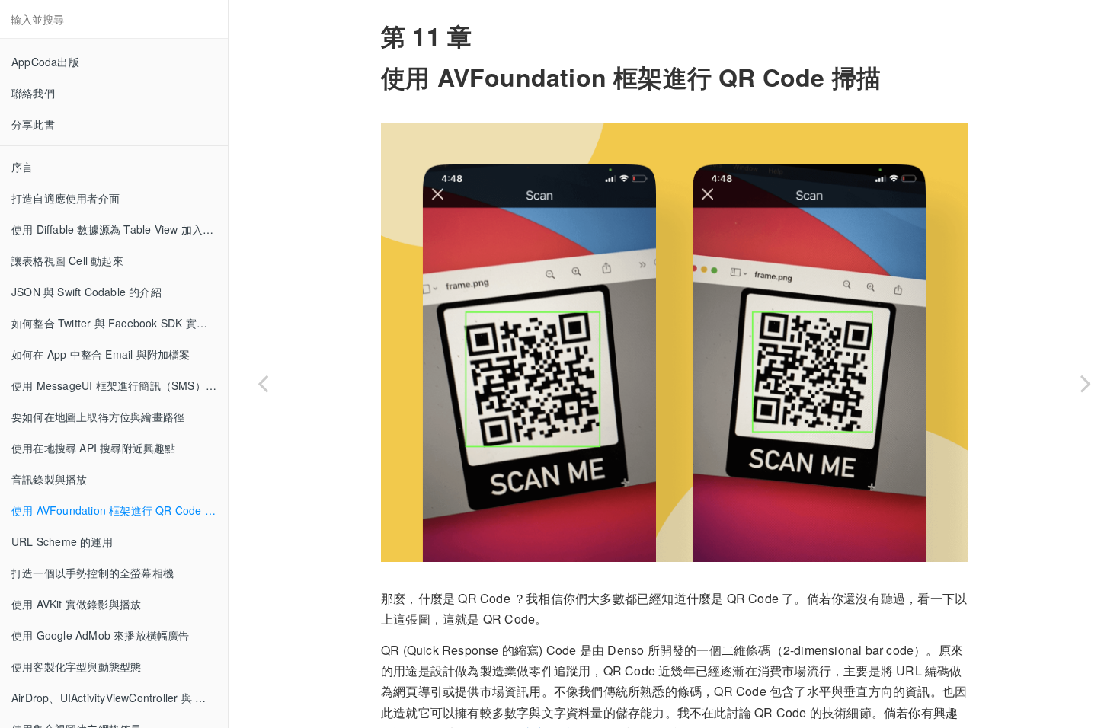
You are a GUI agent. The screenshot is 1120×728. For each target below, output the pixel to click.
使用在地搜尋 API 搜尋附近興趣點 (93, 447)
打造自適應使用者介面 (65, 198)
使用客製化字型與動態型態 (76, 666)
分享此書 (33, 124)
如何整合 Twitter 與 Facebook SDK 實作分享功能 (119, 322)
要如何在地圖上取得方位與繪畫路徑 (97, 416)
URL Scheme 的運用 (62, 541)
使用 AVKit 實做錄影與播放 (76, 603)
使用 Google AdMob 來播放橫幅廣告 (100, 635)
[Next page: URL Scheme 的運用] (1085, 383)
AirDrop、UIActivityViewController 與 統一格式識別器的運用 (119, 697)
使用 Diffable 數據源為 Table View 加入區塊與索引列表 (119, 229)
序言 (22, 166)
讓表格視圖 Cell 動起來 (67, 260)
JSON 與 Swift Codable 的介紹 (86, 291)
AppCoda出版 (45, 61)
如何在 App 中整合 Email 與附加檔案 (100, 354)
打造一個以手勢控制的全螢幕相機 (92, 572)
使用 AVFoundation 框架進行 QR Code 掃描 (118, 510)
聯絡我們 (33, 93)
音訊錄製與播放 (49, 479)
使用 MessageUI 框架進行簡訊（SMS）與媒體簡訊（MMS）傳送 (119, 385)
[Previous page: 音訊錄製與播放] (263, 383)
